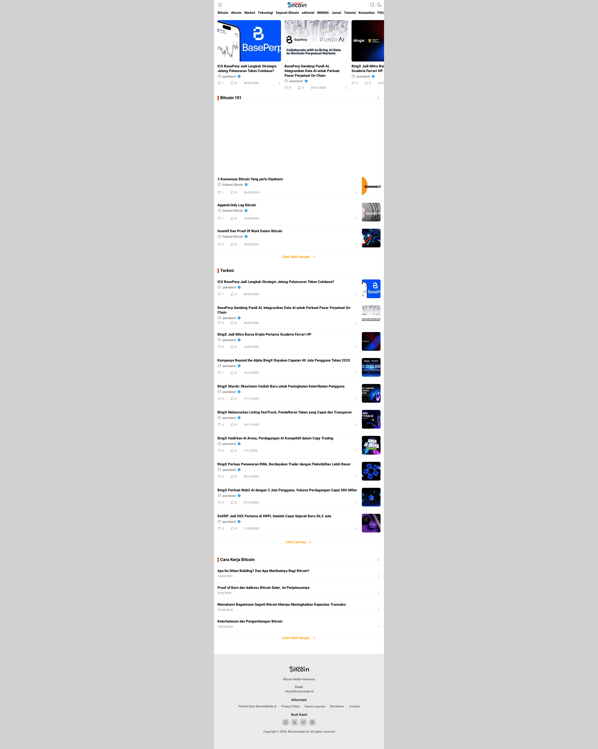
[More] (279, 83)
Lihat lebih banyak (296, 256)
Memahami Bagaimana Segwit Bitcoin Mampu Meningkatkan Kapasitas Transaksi (281, 604)
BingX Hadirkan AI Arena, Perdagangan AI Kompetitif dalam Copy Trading (275, 438)
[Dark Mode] (379, 4)
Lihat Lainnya (295, 542)
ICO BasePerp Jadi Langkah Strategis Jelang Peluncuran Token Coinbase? (247, 68)
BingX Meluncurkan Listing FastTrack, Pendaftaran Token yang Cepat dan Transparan (284, 412)
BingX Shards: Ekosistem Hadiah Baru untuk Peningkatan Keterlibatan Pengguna (281, 386)
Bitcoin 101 (231, 98)
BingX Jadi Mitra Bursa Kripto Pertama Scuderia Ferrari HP (382, 68)
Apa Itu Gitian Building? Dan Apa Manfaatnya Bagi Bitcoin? (263, 570)
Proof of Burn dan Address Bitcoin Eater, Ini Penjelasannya (263, 587)
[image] (371, 186)
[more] (377, 98)
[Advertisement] (299, 138)
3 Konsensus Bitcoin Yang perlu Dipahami (250, 179)
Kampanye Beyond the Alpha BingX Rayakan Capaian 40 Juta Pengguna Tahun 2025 (283, 360)
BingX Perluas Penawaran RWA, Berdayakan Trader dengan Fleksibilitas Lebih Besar (284, 464)
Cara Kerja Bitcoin (237, 560)
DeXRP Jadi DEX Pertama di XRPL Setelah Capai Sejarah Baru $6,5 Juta (274, 516)
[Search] (372, 4)
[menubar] (219, 4)
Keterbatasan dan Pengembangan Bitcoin (249, 621)
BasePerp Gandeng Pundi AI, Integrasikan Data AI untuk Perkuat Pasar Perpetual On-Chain (312, 71)
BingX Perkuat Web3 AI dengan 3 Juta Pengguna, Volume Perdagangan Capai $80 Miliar (287, 490)
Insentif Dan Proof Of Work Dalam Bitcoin (249, 231)
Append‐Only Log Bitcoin (236, 205)
